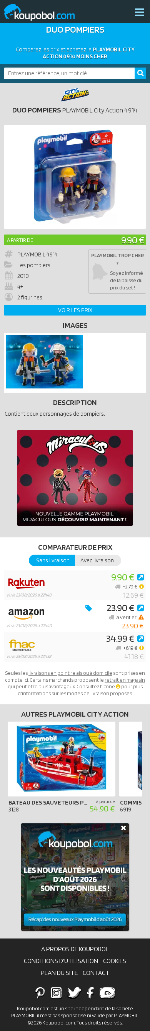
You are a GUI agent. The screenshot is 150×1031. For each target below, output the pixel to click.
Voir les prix (75, 310)
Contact (96, 972)
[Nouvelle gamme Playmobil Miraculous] (75, 478)
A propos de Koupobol (75, 949)
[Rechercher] (140, 73)
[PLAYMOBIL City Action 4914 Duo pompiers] (44, 386)
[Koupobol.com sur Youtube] (107, 992)
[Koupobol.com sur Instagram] (56, 992)
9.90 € (132, 240)
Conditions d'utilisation (61, 961)
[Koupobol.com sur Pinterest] (40, 992)
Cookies (114, 961)
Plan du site (59, 972)
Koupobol (44, 12)
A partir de (20, 240)
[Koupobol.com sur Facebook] (90, 992)
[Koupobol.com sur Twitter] (74, 992)
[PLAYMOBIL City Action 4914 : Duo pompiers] (75, 177)
